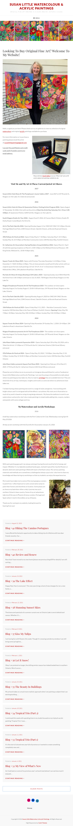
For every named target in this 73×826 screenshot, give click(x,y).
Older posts (36, 789)
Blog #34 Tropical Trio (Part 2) (21, 713)
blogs (43, 378)
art (40, 378)
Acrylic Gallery (46, 176)
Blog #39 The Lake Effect (18, 581)
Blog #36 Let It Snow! (17, 660)
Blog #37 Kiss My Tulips (18, 633)
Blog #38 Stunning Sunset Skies (22, 607)
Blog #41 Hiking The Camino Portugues (27, 528)
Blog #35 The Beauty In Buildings (23, 686)
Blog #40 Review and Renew (21, 554)
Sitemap (29, 808)
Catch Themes (42, 823)
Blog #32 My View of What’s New (23, 766)
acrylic (22, 131)
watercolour (7, 131)
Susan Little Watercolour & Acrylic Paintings (36, 6)
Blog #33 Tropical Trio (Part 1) (21, 739)
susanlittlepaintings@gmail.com (15, 143)
